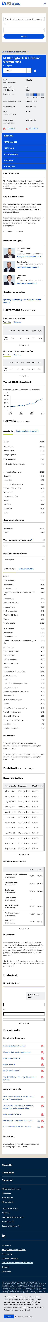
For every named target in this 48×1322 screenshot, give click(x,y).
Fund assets (8, 120)
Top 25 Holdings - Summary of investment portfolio (19, 1078)
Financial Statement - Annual (14, 1046)
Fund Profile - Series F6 (12, 1114)
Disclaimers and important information (17, 1263)
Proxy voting (7, 1254)
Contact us (8, 1172)
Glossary (5, 1267)
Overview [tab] (8, 136)
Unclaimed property (10, 1258)
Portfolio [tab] (9, 148)
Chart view (17, 322)
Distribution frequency (12, 102)
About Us (7, 1165)
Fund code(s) (8, 87)
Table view (7, 322)
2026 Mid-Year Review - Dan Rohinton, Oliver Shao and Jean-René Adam (18, 1106)
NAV (5, 80)
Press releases (7, 1197)
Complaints (6, 1271)
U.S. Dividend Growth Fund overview (17, 1127)
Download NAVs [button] (33, 996)
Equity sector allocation (27, 431)
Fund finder (6, 1193)
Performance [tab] (10, 142)
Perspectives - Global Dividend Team (17, 1120)
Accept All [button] (9, 1316)
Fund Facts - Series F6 (11, 1058)
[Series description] (35, 71)
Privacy (4, 1213)
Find (23, 36)
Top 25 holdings (26, 569)
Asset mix (8, 431)
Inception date (9, 107)
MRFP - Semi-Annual (11, 1071)
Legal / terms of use (9, 1208)
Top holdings (9, 569)
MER (5, 112)
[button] (24, 1316)
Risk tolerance (8, 94)
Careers (6, 1180)
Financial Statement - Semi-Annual (16, 1052)
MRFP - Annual (9, 1064)
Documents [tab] (9, 166)
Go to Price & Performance (14, 51)
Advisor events (7, 1202)
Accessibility (7, 1221)
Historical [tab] (9, 160)
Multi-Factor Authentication (13, 1217)
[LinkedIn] (3, 1235)
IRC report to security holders (14, 1250)
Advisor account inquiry (11, 1189)
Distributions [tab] (11, 154)
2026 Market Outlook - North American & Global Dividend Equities (19, 1098)
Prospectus (6, 1245)
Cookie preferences (9, 1226)
